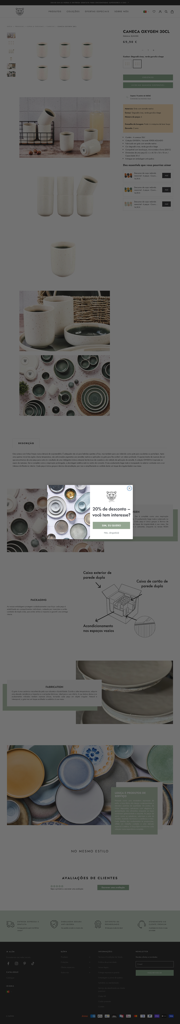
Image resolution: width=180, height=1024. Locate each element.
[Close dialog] (129, 488)
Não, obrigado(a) (111, 532)
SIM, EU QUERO (111, 525)
